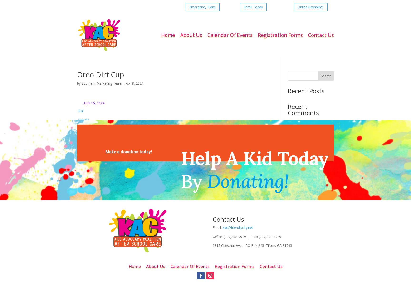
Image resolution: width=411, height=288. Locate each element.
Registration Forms (280, 35)
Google (83, 120)
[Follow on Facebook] (201, 275)
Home (168, 35)
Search (326, 76)
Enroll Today (253, 7)
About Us (191, 35)
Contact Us (321, 35)
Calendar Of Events (230, 35)
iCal (80, 110)
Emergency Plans (202, 7)
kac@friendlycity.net (238, 227)
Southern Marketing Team (102, 83)
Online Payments (311, 7)
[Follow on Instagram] (210, 275)
